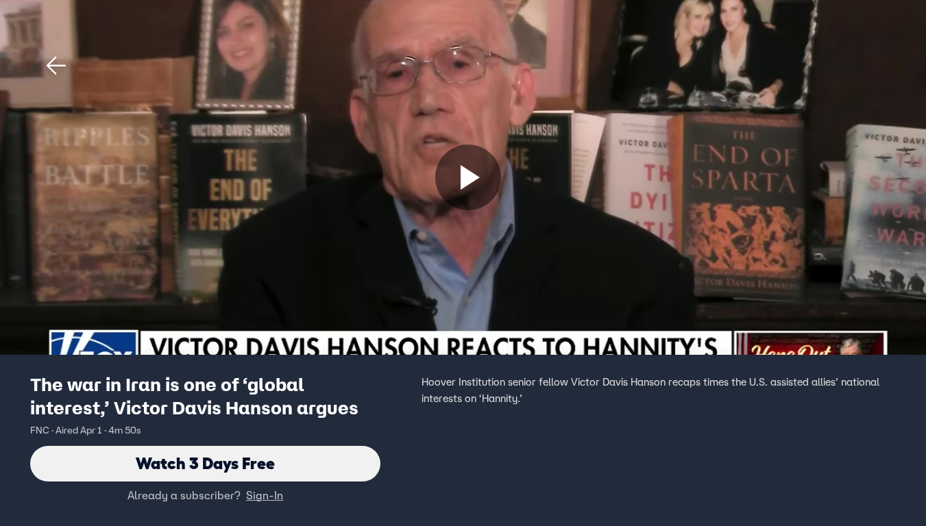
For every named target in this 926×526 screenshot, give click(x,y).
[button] (56, 66)
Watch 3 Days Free (205, 463)
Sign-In (264, 495)
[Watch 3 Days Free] (468, 177)
